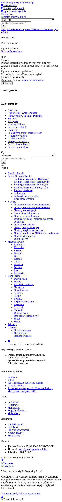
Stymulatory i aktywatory (26, 213)
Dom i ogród (14, 276)
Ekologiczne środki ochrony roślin (25, 132)
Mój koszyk (14, 407)
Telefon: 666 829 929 (20, 452)
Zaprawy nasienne (23, 190)
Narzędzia (13, 121)
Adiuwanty (19, 193)
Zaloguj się (6, 14)
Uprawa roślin (21, 313)
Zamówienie (16, 51)
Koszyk (5, 51)
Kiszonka (19, 247)
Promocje (12, 377)
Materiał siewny (16, 241)
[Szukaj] (3, 26)
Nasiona (12, 327)
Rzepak (18, 258)
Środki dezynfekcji (17, 127)
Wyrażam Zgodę (9, 493)
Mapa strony (14, 435)
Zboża (17, 261)
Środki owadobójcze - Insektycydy (31, 181)
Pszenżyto (19, 273)
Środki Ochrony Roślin (19, 176)
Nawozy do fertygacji (25, 210)
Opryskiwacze (21, 290)
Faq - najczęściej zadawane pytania (25, 382)
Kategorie (7, 83)
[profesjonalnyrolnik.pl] (13, 17)
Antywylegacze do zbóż (26, 196)
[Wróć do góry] (2, 460)
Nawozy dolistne (16, 124)
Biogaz (17, 253)
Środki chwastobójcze (19, 144)
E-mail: (29, 449)
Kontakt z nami (15, 424)
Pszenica (18, 264)
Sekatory (12, 118)
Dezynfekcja (20, 278)
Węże (17, 318)
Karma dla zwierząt (24, 284)
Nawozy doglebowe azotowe (28, 230)
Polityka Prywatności (29, 493)
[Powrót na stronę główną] (9, 341)
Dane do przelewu (17, 385)
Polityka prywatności (18, 429)
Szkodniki (19, 307)
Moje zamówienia (17, 410)
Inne (16, 270)
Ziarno (17, 250)
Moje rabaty (14, 413)
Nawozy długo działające (26, 227)
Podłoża (18, 298)
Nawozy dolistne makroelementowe (32, 204)
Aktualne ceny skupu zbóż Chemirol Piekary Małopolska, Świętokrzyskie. (30, 390)
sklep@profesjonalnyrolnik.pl (33, 449)
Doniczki (12, 130)
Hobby (17, 281)
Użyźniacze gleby (17, 138)
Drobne (18, 267)
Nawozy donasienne (24, 224)
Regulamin (13, 427)
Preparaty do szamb (24, 301)
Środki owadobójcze (18, 147)
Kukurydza (19, 244)
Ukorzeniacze (21, 238)
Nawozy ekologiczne (24, 236)
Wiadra (17, 321)
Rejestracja (13, 404)
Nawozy (12, 201)
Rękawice (19, 304)
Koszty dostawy (16, 432)
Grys (16, 256)
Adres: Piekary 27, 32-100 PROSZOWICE (32, 446)
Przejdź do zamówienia (32, 80)
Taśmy (17, 295)
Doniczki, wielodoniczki (26, 315)
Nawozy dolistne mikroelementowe (32, 207)
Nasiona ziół (20, 333)
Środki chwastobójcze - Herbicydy (31, 179)
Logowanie (13, 402)
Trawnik (18, 310)
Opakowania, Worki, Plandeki (23, 113)
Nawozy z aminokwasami (27, 216)
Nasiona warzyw (22, 330)
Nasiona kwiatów (23, 335)
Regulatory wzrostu (17, 135)
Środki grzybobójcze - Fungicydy (31, 184)
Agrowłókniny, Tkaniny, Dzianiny (25, 115)
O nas (11, 379)
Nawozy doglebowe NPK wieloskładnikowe (36, 233)
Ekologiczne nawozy (18, 141)
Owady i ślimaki (16, 173)
